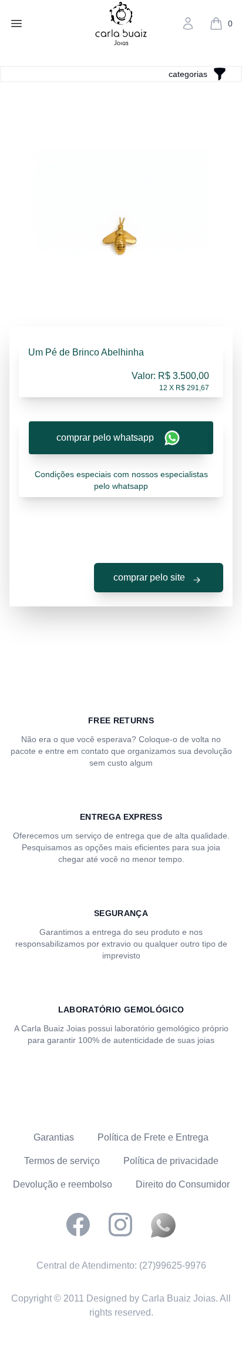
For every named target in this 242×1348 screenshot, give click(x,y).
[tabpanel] (121, 238)
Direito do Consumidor (183, 1184)
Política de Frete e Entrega (153, 1137)
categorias (188, 74)
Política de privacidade (171, 1161)
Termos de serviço (62, 1161)
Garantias (53, 1137)
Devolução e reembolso (62, 1184)
